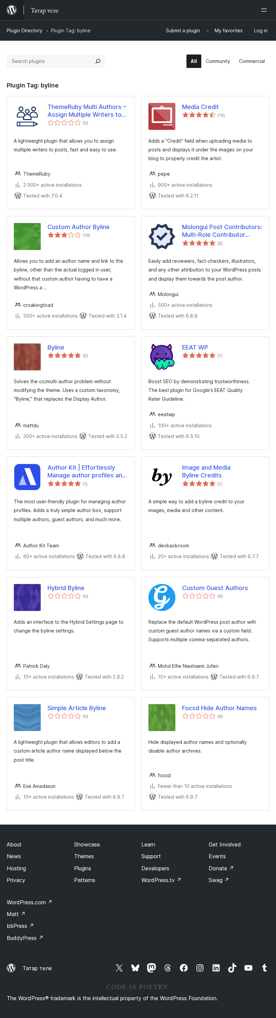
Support (151, 856)
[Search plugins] (98, 61)
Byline (55, 347)
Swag (219, 880)
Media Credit (200, 106)
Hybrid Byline (65, 587)
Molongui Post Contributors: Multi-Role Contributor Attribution (222, 231)
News (14, 856)
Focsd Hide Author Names (219, 708)
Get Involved (225, 844)
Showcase (87, 844)
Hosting (16, 868)
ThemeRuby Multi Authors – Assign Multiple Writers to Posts (86, 111)
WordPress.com (30, 902)
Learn (148, 844)
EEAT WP (195, 347)
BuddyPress (25, 938)
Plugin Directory (24, 30)
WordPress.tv (161, 880)
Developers (155, 868)
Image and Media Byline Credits (206, 471)
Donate (221, 868)
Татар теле (37, 968)
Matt (16, 914)
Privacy (16, 880)
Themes (84, 856)
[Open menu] (265, 10)
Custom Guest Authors (215, 587)
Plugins (82, 868)
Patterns (84, 880)
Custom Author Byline (78, 226)
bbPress (20, 925)
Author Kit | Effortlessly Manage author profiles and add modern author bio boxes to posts (86, 471)
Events (217, 856)
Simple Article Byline (76, 708)
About (14, 844)
